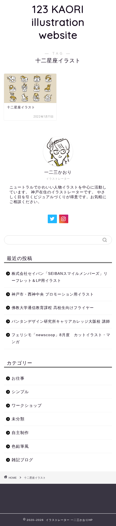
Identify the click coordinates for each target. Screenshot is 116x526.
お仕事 (18, 378)
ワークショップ (27, 405)
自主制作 (20, 432)
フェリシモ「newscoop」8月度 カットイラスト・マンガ (61, 338)
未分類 (18, 419)
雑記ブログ (22, 459)
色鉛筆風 (20, 446)
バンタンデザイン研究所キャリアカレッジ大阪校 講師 (61, 321)
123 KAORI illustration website (58, 22)
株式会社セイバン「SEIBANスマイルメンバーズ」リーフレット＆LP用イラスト (60, 277)
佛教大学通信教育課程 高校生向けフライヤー (53, 308)
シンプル (20, 391)
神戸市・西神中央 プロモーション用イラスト (53, 294)
